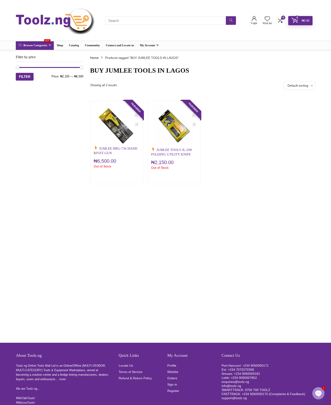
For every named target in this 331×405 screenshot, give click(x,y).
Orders (172, 378)
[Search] (231, 20)
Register (173, 391)
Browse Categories (36, 44)
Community (92, 45)
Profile (171, 365)
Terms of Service (131, 372)
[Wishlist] (267, 19)
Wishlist (172, 372)
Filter (24, 77)
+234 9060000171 (256, 365)
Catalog (74, 45)
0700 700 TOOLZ (257, 390)
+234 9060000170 (255, 394)
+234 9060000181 (247, 373)
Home (94, 58)
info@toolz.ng (231, 386)
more (62, 379)
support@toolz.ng (234, 398)
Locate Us (126, 365)
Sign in (172, 384)
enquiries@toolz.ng (235, 382)
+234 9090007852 (244, 378)
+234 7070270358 (241, 369)
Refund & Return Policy (135, 378)
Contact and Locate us (120, 45)
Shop (60, 45)
